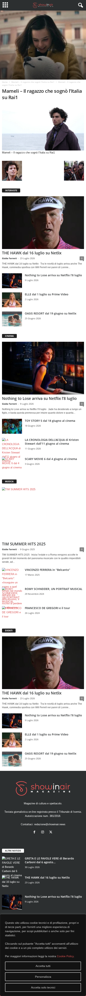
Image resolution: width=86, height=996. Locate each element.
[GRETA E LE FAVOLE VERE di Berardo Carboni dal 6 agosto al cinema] (12, 866)
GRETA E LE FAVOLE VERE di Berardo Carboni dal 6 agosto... (49, 860)
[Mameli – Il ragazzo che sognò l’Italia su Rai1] (43, 127)
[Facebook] (35, 832)
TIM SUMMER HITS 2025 (24, 544)
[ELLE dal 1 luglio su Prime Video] (12, 299)
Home (5, 82)
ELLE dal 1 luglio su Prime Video (46, 294)
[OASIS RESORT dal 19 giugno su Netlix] (12, 318)
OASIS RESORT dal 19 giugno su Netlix (50, 313)
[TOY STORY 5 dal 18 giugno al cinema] (12, 426)
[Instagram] (43, 832)
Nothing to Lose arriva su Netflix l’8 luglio (53, 275)
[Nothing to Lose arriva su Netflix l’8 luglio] (12, 280)
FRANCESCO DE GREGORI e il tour (47, 608)
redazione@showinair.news (49, 824)
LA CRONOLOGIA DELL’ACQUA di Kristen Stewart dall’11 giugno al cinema (52, 441)
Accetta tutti (43, 966)
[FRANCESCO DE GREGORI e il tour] (12, 613)
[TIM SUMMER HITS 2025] (43, 513)
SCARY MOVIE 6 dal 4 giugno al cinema (51, 459)
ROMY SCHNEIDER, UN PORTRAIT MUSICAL (53, 589)
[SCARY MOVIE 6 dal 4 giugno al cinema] (12, 464)
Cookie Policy (65, 956)
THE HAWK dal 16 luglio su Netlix (31, 253)
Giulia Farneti (9, 258)
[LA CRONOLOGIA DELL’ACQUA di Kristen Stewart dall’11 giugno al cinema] (12, 450)
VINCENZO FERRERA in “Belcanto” (47, 570)
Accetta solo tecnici (43, 987)
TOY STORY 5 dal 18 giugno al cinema (50, 421)
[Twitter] (51, 832)
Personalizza (43, 976)
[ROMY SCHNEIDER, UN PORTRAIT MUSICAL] (12, 595)
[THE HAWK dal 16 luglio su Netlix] (43, 222)
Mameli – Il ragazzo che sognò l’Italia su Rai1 (32, 82)
